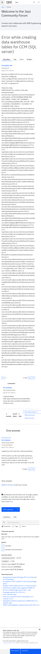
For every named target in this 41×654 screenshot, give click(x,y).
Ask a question (8, 509)
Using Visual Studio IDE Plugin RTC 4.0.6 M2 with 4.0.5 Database (20, 578)
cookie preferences (9, 643)
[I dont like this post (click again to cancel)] (33, 377)
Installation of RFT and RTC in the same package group (19, 582)
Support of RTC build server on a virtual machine (19, 586)
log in (11, 485)
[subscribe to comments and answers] (3, 549)
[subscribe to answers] (3, 545)
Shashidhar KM (7, 65)
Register (4, 485)
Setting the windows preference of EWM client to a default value (20, 602)
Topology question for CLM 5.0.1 (14, 592)
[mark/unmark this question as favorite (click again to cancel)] (3, 377)
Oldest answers (29, 418)
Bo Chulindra (7, 388)
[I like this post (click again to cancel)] (29, 377)
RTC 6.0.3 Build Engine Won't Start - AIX (17, 590)
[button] (39, 629)
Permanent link (6, 438)
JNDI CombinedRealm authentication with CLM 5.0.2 (21, 605)
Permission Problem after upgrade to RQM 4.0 (19, 588)
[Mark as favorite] (3, 377)
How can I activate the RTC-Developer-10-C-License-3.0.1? (18, 598)
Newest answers (30, 415)
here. (11, 501)
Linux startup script (9, 594)
